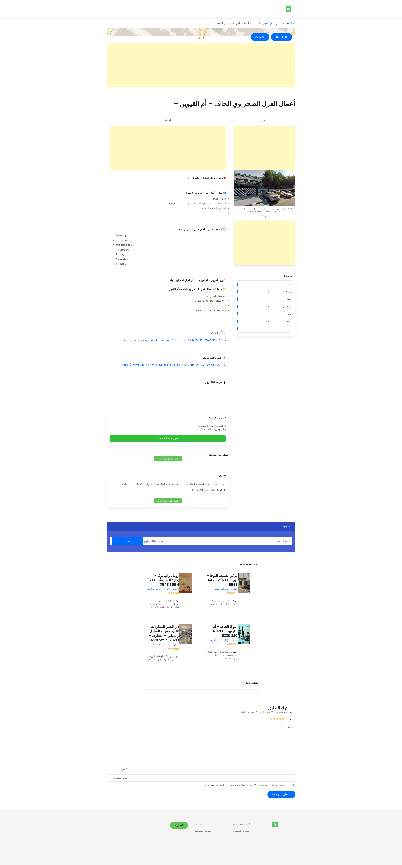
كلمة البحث (162, 541)
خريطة (280, 37)
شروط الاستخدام (241, 830)
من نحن (198, 823)
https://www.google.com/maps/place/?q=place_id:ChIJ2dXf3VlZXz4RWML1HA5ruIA (174, 364)
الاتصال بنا (221, 475)
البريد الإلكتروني (120, 777)
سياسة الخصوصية (203, 830)
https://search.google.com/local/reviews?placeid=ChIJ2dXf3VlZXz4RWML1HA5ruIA (174, 340)
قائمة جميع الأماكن (241, 823)
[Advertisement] (201, 65)
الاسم (125, 769)
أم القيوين (290, 23)
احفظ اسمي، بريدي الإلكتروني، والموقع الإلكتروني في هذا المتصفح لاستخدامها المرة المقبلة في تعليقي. (247, 785)
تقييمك (290, 719)
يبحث (127, 541)
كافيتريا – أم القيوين (272, 23)
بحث (258, 37)
